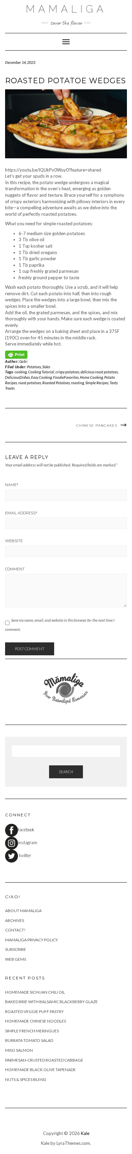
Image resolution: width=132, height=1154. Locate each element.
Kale (85, 1133)
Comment (15, 569)
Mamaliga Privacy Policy (31, 939)
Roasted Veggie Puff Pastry (34, 1011)
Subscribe (15, 949)
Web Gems (15, 959)
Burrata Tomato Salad (29, 1040)
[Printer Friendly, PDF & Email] (16, 354)
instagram (27, 842)
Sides (46, 367)
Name (11, 484)
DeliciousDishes (17, 377)
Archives (14, 920)
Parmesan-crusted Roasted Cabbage (44, 1060)
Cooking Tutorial (41, 372)
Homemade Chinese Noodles (35, 1021)
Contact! (15, 930)
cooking (21, 372)
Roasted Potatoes (56, 382)
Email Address (21, 513)
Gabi (23, 361)
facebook (26, 829)
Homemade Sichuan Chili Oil (35, 992)
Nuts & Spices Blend (25, 1079)
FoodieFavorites (66, 377)
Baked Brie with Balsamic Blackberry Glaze (51, 1001)
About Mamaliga (23, 910)
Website (14, 540)
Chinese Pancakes (96, 425)
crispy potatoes (67, 372)
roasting (77, 382)
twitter (24, 855)
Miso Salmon (19, 1050)
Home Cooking (91, 377)
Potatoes (34, 367)
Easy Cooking (41, 377)
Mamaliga (66, 9)
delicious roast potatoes (99, 372)
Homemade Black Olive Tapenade (40, 1069)
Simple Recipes (96, 382)
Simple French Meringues (32, 1030)
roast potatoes (29, 382)
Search (66, 771)
